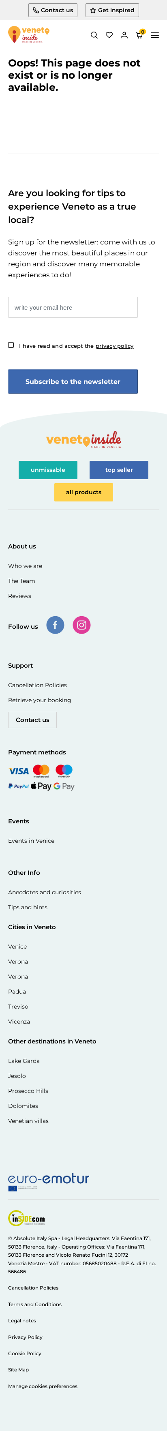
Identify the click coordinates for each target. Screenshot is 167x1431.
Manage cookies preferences (42, 1386)
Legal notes (22, 1320)
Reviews (19, 596)
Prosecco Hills (28, 1091)
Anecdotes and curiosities (44, 892)
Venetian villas (28, 1121)
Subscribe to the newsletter (73, 382)
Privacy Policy (25, 1337)
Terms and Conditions (35, 1304)
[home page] (28, 35)
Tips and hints (27, 907)
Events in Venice (31, 840)
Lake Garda (24, 1061)
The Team (21, 581)
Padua (17, 991)
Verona (18, 961)
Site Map (18, 1370)
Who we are (25, 566)
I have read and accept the (76, 346)
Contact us (32, 720)
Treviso (18, 1006)
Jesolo (17, 1076)
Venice (17, 946)
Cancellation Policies (37, 685)
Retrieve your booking (39, 700)
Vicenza (19, 1021)
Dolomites (23, 1106)
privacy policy (115, 346)
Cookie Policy (24, 1353)
